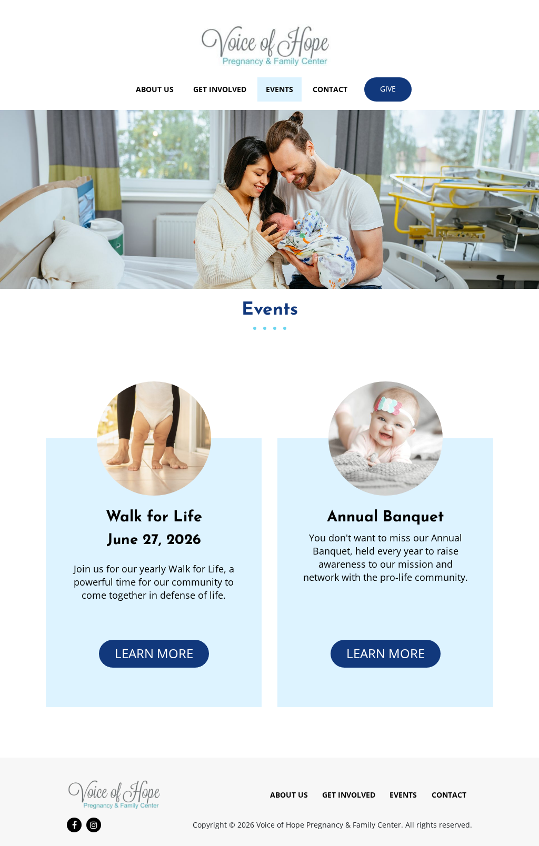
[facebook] (74, 825)
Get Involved (219, 89)
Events (279, 89)
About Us (155, 89)
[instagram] (93, 825)
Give (388, 89)
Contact (330, 89)
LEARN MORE (154, 653)
